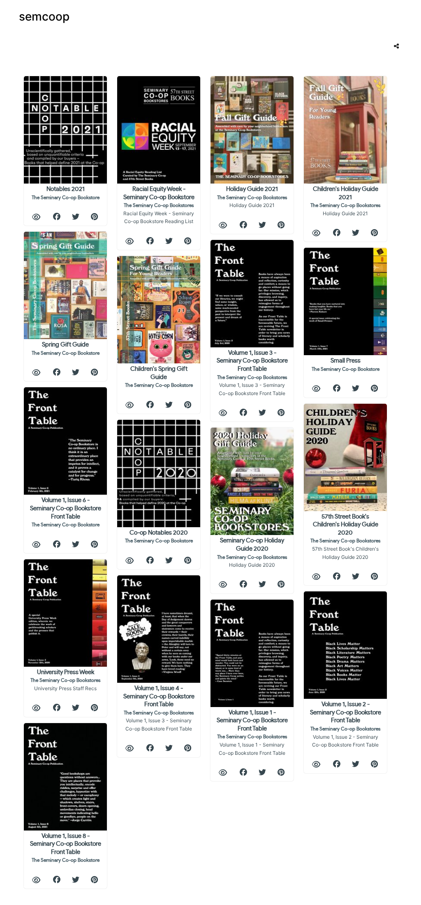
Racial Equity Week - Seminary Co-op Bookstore (158, 205)
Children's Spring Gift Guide (159, 377)
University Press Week (65, 680)
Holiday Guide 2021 (252, 197)
